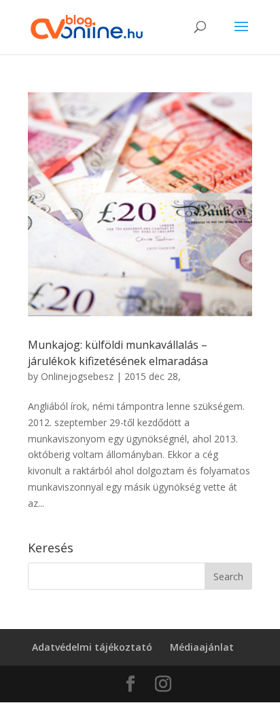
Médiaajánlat (202, 647)
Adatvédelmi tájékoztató (92, 647)
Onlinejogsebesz (77, 376)
